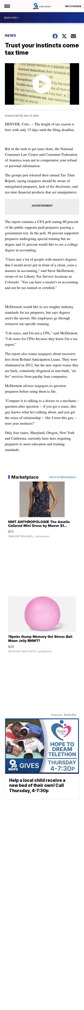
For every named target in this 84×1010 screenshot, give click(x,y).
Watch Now (72, 6)
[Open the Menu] (7, 6)
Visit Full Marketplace (62, 477)
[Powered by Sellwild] (70, 714)
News (10, 35)
